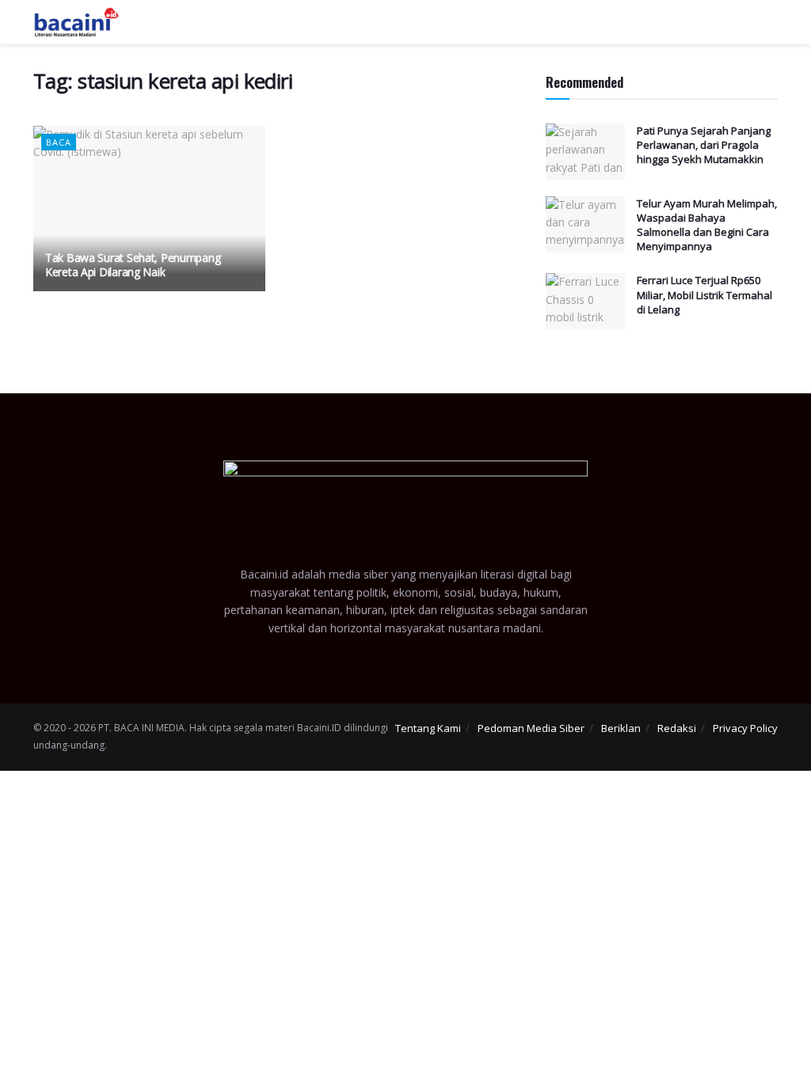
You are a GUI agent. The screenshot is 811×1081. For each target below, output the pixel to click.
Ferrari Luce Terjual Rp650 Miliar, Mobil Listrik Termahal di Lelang (704, 294)
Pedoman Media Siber (531, 728)
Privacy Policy (745, 728)
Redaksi (676, 728)
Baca (58, 142)
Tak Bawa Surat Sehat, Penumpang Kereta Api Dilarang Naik (132, 264)
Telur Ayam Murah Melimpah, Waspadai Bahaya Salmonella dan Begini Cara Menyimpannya (707, 225)
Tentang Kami (428, 728)
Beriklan (621, 728)
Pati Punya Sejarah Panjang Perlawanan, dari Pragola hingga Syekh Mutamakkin (704, 144)
